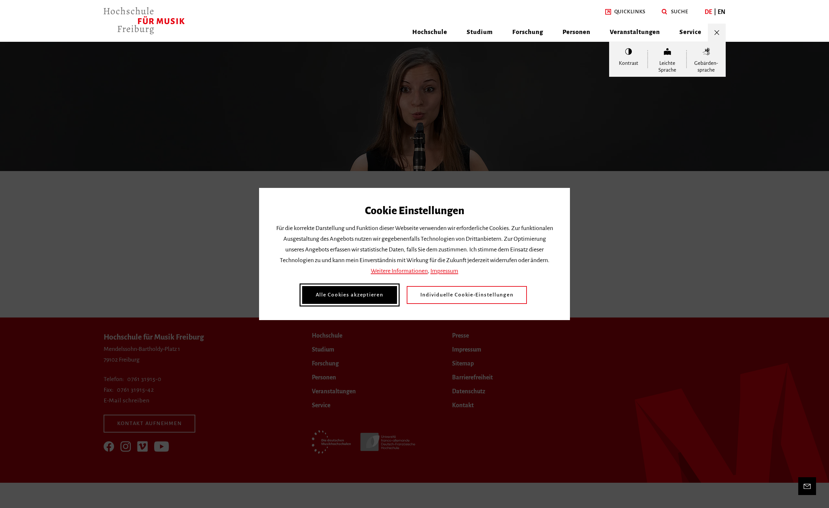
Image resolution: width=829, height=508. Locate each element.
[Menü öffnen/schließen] (717, 32)
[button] (625, 12)
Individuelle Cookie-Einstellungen (467, 295)
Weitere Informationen (399, 271)
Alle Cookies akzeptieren (349, 295)
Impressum (444, 271)
